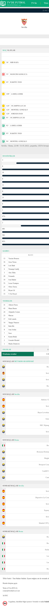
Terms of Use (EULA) (10, 588)
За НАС (5, 595)
